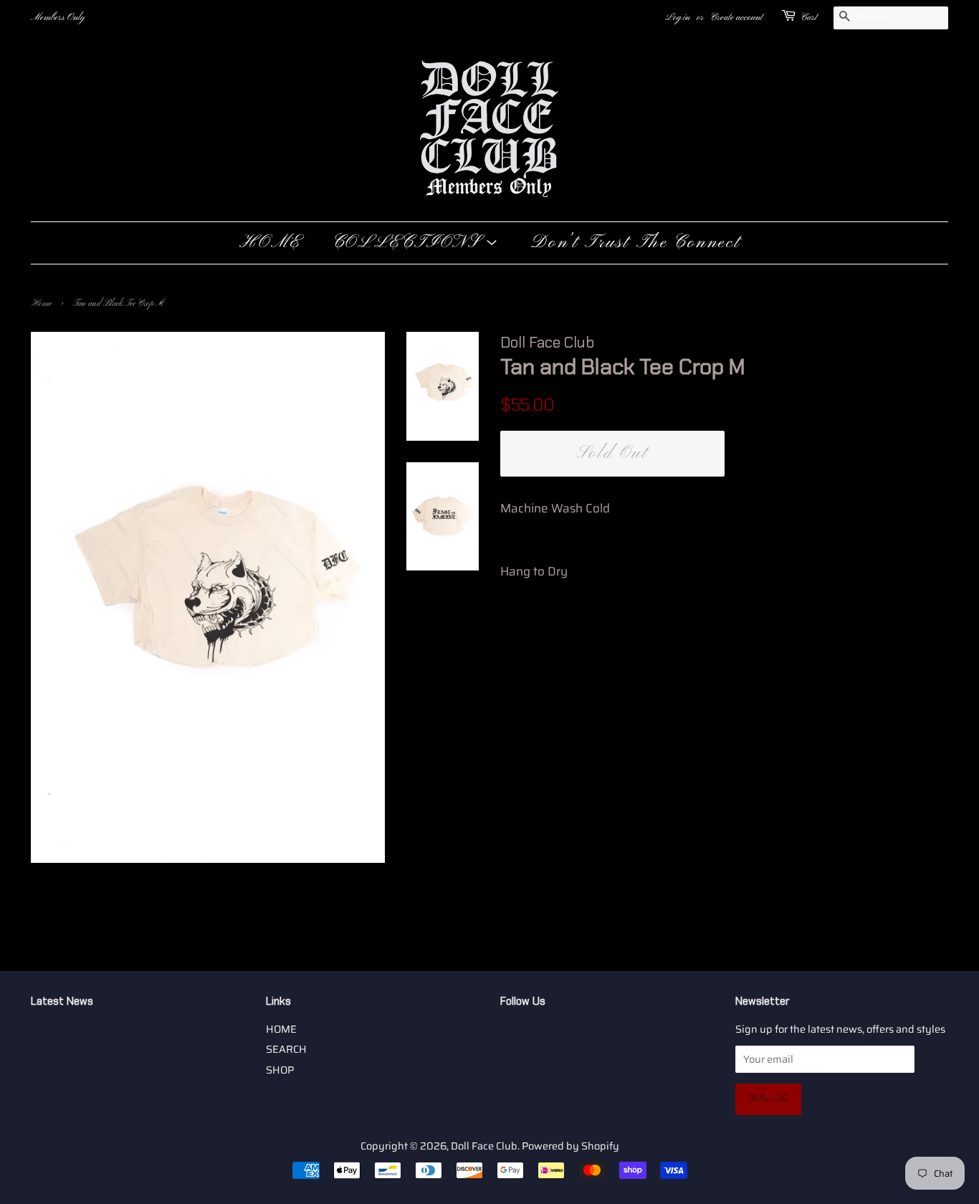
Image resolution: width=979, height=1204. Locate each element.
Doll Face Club (484, 1146)
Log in (677, 17)
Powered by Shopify (570, 1146)
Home (41, 304)
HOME (270, 242)
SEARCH (286, 1049)
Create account (736, 17)
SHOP (280, 1070)
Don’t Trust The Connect (635, 242)
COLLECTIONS (409, 242)
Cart (809, 17)
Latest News (62, 1001)
